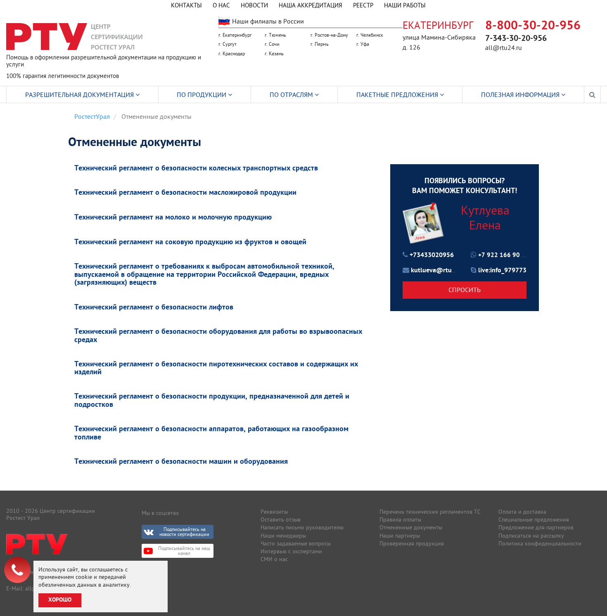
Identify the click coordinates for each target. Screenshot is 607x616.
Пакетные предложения (398, 94)
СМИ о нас (274, 559)
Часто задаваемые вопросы (296, 543)
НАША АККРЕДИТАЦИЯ (310, 5)
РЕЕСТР (363, 5)
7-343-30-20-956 (516, 38)
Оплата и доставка (522, 511)
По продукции (202, 94)
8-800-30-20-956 (533, 26)
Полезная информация (521, 94)
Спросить (464, 290)
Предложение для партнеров (536, 527)
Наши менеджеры (283, 535)
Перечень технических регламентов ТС (430, 511)
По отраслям (292, 94)
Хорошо (59, 600)
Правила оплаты (400, 519)
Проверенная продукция (411, 543)
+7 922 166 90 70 (503, 256)
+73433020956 (432, 255)
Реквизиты (274, 511)
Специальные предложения (533, 519)
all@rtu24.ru (503, 47)
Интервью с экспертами (291, 551)
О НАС (221, 5)
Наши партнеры (399, 535)
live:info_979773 (502, 271)
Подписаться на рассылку (531, 535)
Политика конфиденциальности (539, 543)
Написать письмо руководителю (302, 527)
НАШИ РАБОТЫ (405, 5)
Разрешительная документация (80, 94)
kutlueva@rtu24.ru (439, 271)
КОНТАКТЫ (186, 5)
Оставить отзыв (281, 519)
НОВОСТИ (254, 5)
